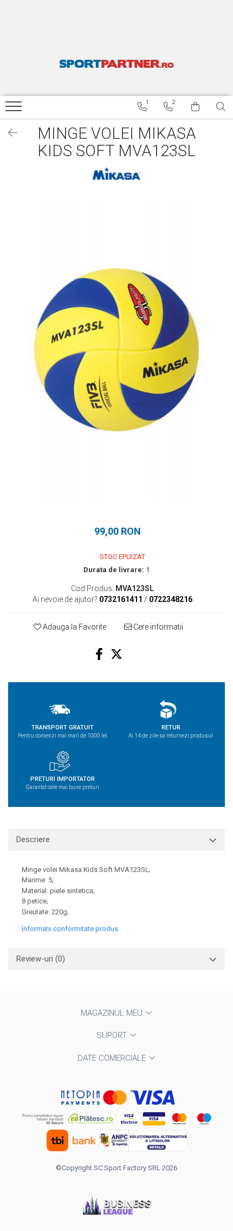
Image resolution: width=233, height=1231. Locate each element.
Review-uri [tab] (40, 959)
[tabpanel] (116, 350)
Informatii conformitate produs (70, 929)
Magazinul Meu (113, 1013)
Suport (112, 1035)
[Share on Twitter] (116, 654)
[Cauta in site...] (221, 107)
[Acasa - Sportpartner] (116, 63)
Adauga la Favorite (73, 627)
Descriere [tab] (33, 839)
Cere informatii (157, 627)
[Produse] (14, 109)
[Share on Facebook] (99, 654)
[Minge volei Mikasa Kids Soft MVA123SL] (116, 350)
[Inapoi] (8, 132)
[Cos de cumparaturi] (195, 107)
